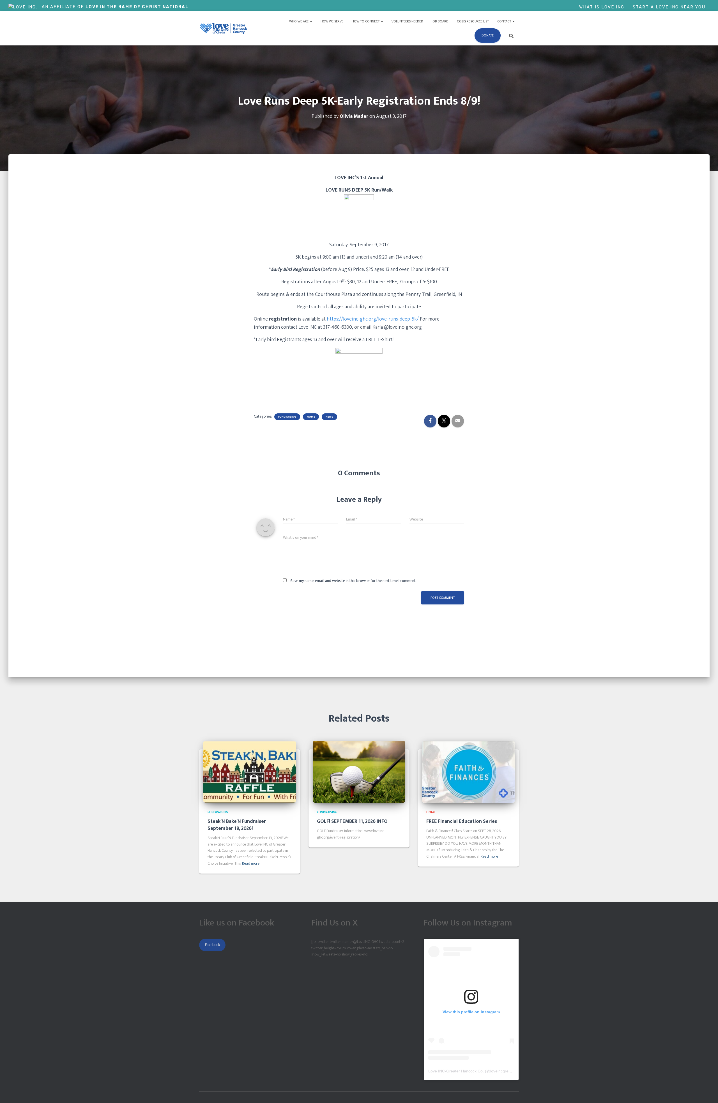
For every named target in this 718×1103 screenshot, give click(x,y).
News (329, 417)
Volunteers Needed (407, 21)
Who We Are (299, 21)
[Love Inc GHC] (223, 28)
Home (311, 417)
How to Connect (366, 21)
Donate (488, 35)
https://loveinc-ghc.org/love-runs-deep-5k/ (373, 319)
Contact (504, 21)
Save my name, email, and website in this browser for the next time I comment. (353, 580)
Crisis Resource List (473, 21)
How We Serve (332, 21)
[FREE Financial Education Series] (468, 771)
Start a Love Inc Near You (669, 7)
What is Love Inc (601, 7)
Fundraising (287, 417)
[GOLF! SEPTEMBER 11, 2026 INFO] (359, 771)
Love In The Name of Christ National (137, 6)
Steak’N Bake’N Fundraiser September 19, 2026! (237, 825)
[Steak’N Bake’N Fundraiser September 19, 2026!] (249, 771)
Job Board (440, 21)
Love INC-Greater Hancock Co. (456, 1071)
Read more (250, 863)
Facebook (212, 944)
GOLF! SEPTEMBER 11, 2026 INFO (352, 821)
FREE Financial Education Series (461, 821)
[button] (310, 21)
